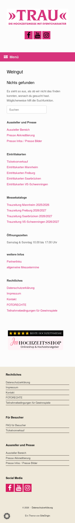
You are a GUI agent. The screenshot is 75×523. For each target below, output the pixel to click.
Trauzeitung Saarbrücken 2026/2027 (29, 216)
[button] (7, 516)
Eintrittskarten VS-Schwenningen (27, 184)
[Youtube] (37, 35)
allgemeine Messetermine (23, 267)
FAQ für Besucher (16, 425)
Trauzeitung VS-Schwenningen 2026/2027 (33, 222)
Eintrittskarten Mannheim (22, 167)
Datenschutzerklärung (20, 288)
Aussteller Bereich (18, 129)
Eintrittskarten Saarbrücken (24, 178)
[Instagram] (46, 35)
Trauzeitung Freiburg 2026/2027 (26, 210)
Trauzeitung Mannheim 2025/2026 (28, 205)
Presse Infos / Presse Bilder (24, 141)
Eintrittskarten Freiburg (21, 173)
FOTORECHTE (16, 305)
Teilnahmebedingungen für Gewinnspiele (32, 310)
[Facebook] (29, 35)
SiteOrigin (45, 515)
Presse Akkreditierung (21, 135)
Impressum (14, 293)
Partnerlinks (14, 261)
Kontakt (11, 299)
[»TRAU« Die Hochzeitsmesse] (37, 17)
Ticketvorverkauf (17, 161)
